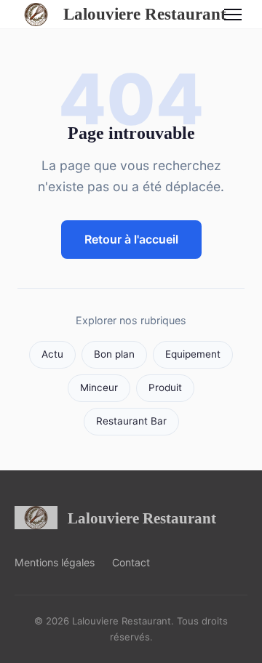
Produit (165, 387)
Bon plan (114, 354)
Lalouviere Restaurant (132, 13)
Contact (131, 562)
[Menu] (232, 14)
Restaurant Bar (131, 421)
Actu (52, 354)
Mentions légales (55, 562)
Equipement (193, 354)
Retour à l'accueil (131, 239)
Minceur (99, 387)
